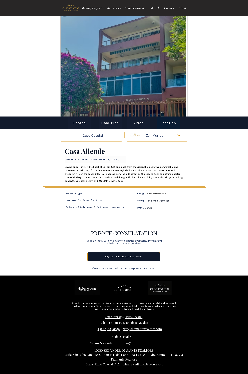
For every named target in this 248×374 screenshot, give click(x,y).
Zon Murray (113, 317)
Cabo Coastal (133, 317)
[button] (92, 7)
